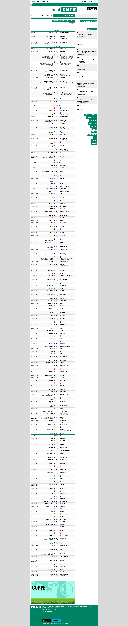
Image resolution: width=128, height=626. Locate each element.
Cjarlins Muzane (50, 270)
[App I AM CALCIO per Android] (91, 1)
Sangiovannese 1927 (49, 506)
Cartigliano (51, 275)
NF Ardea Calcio (64, 371)
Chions (52, 165)
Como (70, 613)
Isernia (64, 614)
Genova (52, 614)
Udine (67, 617)
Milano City (51, 463)
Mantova (51, 186)
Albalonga (51, 380)
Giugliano (51, 545)
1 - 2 (57, 113)
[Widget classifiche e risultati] (56, 620)
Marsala (51, 264)
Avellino (63, 612)
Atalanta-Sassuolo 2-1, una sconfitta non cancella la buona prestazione (85, 100)
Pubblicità (61, 623)
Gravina (62, 417)
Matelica (63, 217)
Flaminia (62, 375)
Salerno (83, 616)
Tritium (52, 469)
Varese (69, 617)
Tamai (62, 273)
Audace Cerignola (64, 246)
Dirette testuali (93, 123)
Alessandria (48, 612)
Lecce (75, 614)
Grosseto (63, 203)
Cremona (75, 613)
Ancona (51, 612)
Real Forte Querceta (49, 503)
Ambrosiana (51, 447)
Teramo (49, 617)
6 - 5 (57, 365)
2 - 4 (57, 453)
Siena (91, 616)
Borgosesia (63, 324)
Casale (62, 178)
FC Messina (63, 160)
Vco (71, 617)
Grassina (51, 131)
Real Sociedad (47, 15)
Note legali (51, 623)
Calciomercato (44, 613)
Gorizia (55, 614)
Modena (55, 615)
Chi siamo (68, 623)
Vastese (62, 385)
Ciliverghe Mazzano (49, 116)
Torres (52, 92)
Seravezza (51, 51)
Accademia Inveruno (49, 77)
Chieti (62, 516)
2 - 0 (57, 110)
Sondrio (43, 617)
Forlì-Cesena (44, 614)
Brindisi (51, 560)
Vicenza (86, 617)
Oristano (71, 615)
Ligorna (62, 197)
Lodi (82, 614)
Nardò (62, 408)
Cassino (51, 391)
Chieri (52, 124)
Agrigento (44, 612)
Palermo (51, 574)
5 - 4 (57, 211)
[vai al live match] (57, 539)
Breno (62, 303)
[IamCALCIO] (36, 607)
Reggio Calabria (64, 616)
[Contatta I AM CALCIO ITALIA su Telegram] (84, 1)
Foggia (62, 62)
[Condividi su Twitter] (74, 27)
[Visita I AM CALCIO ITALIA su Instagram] (88, 1)
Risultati (94, 129)
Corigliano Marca (64, 424)
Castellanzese (64, 476)
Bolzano (84, 612)
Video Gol (94, 140)
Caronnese (51, 306)
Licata (62, 433)
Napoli (63, 615)
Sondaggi (94, 143)
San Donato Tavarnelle (48, 81)
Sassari (85, 616)
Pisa (43, 616)
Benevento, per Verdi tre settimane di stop (86, 68)
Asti (61, 612)
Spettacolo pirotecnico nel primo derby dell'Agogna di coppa (85, 92)
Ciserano (51, 298)
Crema (52, 113)
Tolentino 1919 (50, 39)
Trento (59, 617)
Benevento (72, 612)
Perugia (84, 615)
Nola (62, 549)
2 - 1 (57, 48)
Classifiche (94, 126)
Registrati (49, 1)
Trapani (56, 617)
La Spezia (69, 614)
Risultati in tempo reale (91, 115)
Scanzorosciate (64, 466)
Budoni (62, 524)
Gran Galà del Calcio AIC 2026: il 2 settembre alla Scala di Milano (86, 35)
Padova (74, 615)
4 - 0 (57, 42)
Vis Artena (63, 235)
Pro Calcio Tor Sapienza (48, 533)
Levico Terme (63, 285)
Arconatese (63, 294)
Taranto (62, 152)
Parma (80, 615)
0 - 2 (57, 127)
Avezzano (51, 226)
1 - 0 (57, 142)
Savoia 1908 (51, 98)
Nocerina (63, 398)
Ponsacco (51, 127)
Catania (61, 613)
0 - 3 (57, 32)
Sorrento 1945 (64, 257)
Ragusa (57, 616)
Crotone (79, 613)
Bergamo (76, 612)
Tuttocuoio (63, 206)
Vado (62, 322)
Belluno (62, 444)
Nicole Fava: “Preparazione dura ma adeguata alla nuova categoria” (87, 60)
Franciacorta (50, 308)
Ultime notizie (93, 120)
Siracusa (93, 616)
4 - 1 (57, 179)
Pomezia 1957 (63, 530)
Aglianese (51, 509)
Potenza (52, 616)
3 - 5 (57, 229)
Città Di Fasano (64, 39)
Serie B (78, 41)
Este (62, 288)
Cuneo (82, 613)
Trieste (65, 617)
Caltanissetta (50, 613)
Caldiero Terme (50, 279)
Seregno (62, 74)
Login (34, 1)
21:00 (42, 15)
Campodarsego (64, 70)
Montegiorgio (50, 138)
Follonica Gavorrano (49, 346)
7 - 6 (57, 294)
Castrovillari (50, 420)
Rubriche (78, 72)
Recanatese (51, 360)
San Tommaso (63, 538)
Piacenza (93, 615)
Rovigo (80, 616)
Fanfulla (63, 183)
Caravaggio (63, 188)
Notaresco (51, 389)
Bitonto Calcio (64, 413)
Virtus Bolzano (64, 175)
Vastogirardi (63, 253)
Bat (67, 612)
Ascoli (59, 612)
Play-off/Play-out (92, 135)
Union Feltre (63, 48)
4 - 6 (57, 275)
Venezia (74, 617)
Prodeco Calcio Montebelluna (47, 171)
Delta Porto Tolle (49, 283)
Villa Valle (63, 193)
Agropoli (63, 542)
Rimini (75, 616)
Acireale (62, 101)
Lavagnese (51, 481)
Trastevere (51, 229)
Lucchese (51, 348)
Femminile (79, 57)
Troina (62, 571)
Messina (62, 569)
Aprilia (62, 145)
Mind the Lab (44, 607)
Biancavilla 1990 (50, 429)
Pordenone (48, 616)
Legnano (62, 290)
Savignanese (63, 134)
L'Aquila (66, 614)
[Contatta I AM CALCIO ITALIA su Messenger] (85, 1)
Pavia (82, 615)
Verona (79, 617)
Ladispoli (51, 526)
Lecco (78, 614)
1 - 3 (57, 131)
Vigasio (52, 451)
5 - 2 (57, 476)
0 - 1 (57, 226)
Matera (46, 615)
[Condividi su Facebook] (72, 27)
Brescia (87, 612)
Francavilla (51, 249)
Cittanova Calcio (64, 261)
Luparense (63, 441)
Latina (52, 377)
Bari (65, 612)
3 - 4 (57, 98)
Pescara (90, 615)
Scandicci (63, 209)
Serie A (78, 32)
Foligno (51, 356)
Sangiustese (51, 222)
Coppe (78, 89)
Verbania (63, 484)
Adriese (62, 108)
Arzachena (63, 521)
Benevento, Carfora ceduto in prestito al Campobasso (85, 44)
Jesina (62, 354)
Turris (62, 156)
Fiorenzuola (63, 315)
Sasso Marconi (50, 333)
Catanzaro (64, 613)
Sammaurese (50, 336)
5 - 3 (57, 74)
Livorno (80, 614)
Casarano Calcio (64, 556)
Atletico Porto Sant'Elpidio (48, 501)
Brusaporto (63, 120)
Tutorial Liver (44, 623)
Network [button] (94, 1)
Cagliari (93, 612)
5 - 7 (57, 78)
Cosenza (72, 613)
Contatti (65, 623)
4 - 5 (57, 51)
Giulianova (63, 514)
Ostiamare (63, 142)
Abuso (58, 623)
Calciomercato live (92, 118)
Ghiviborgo (63, 343)
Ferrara (89, 613)
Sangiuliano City (50, 300)
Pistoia (45, 616)
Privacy (55, 623)
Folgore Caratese (64, 32)
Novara (65, 615)
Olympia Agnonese (49, 519)
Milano (52, 615)
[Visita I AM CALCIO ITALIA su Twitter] (89, 1)
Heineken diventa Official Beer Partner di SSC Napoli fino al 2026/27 (86, 52)
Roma (78, 616)
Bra (62, 328)
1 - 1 (57, 39)
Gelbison (63, 401)
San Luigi (63, 438)
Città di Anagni (64, 383)
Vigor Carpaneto (64, 215)
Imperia (61, 614)
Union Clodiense (50, 453)
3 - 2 (57, 120)
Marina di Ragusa (64, 427)
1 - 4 (57, 167)
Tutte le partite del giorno (69, 15)
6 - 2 (57, 303)
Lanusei (51, 232)
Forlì (62, 338)
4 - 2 (57, 87)
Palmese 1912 (50, 566)
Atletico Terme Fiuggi (49, 242)
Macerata (87, 614)
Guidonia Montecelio (65, 211)
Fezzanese (63, 318)
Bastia (52, 511)
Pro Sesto (51, 191)
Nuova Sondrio (50, 312)
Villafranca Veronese (65, 110)
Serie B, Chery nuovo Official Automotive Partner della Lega (85, 84)
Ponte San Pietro (50, 472)
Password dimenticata (40, 1)
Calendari (94, 132)
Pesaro (87, 615)
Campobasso (54, 613)
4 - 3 (57, 194)
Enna (84, 613)
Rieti (73, 616)
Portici (52, 149)
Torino (54, 617)
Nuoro (68, 615)
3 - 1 (57, 156)
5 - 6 (57, 55)
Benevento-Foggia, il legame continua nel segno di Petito (85, 75)
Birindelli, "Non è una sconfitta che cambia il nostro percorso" (86, 108)
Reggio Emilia (70, 616)
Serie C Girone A (80, 106)
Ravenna (60, 616)
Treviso (62, 617)
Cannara (62, 220)
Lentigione (63, 331)
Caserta (58, 613)
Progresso (63, 498)
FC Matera (63, 553)
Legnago (62, 459)
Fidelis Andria (63, 239)
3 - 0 (57, 70)
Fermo (86, 613)
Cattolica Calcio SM (65, 496)
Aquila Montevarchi (65, 341)
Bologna (81, 612)
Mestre (52, 167)
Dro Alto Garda (64, 457)
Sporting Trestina (49, 362)
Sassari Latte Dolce (65, 365)
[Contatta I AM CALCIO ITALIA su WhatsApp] (82, 1)
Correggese (51, 491)
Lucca (85, 614)
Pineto (52, 55)
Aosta (54, 612)
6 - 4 (57, 62)
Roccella (51, 564)
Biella (79, 612)
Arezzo (56, 612)
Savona (62, 200)
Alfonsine (63, 493)
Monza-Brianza (59, 615)
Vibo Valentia (83, 617)
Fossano (51, 488)
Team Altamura (64, 405)
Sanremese (51, 32)
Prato (62, 351)
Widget (48, 623)
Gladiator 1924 (64, 394)
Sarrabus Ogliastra (65, 369)
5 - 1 (57, 438)
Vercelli (77, 617)
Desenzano (51, 478)
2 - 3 (57, 308)
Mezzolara (63, 87)
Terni (52, 617)
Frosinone (48, 614)
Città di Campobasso (65, 535)
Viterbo (89, 617)
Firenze (92, 613)
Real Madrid (35, 15)
